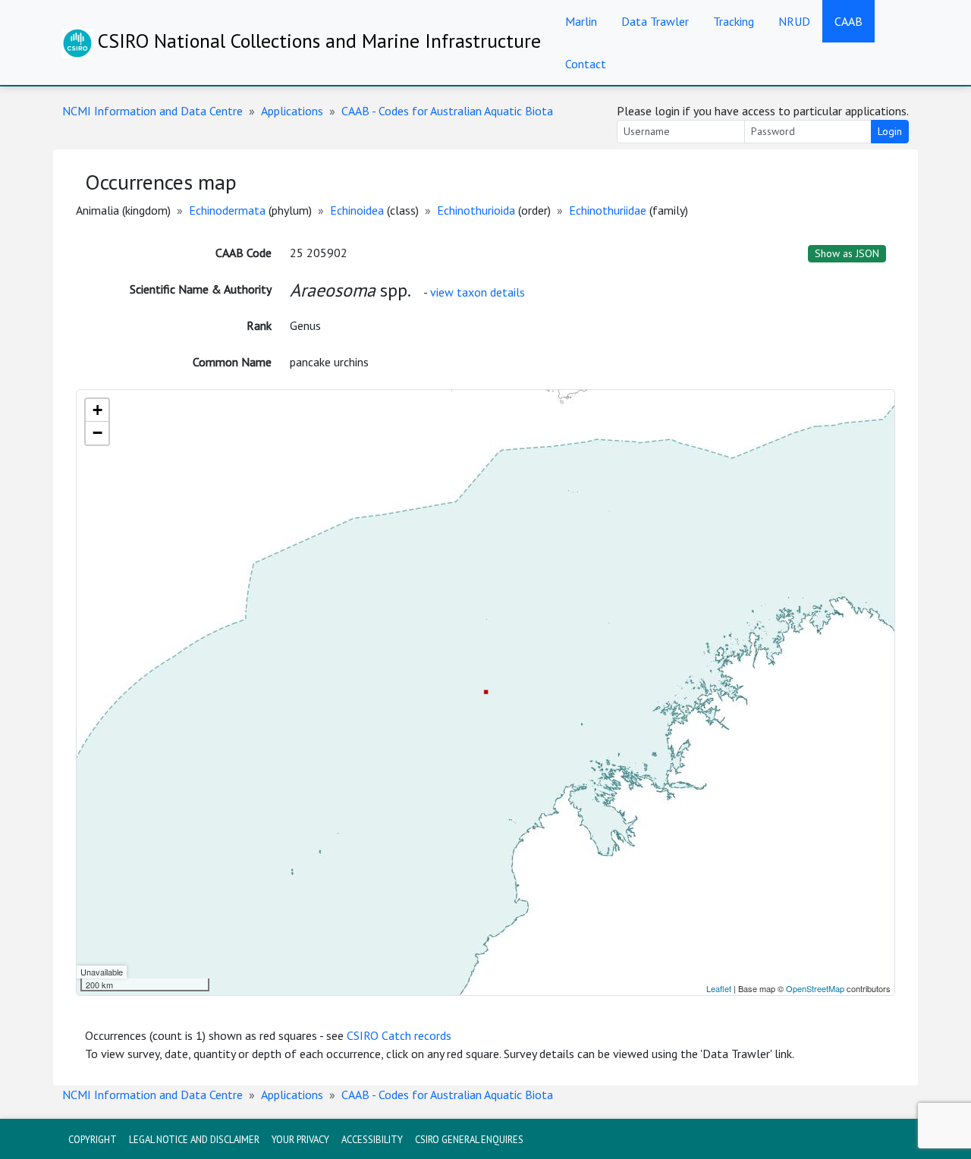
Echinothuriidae (607, 210)
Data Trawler (655, 21)
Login (890, 131)
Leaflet (718, 988)
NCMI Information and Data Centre (152, 110)
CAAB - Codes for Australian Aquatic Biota (447, 110)
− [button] (97, 432)
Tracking (733, 21)
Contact (585, 63)
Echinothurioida (476, 210)
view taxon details (477, 292)
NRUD (794, 21)
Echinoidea (357, 210)
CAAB (848, 21)
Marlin (581, 21)
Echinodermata (227, 210)
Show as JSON (847, 253)
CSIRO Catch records (399, 1035)
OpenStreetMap (815, 988)
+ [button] (97, 409)
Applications (292, 110)
